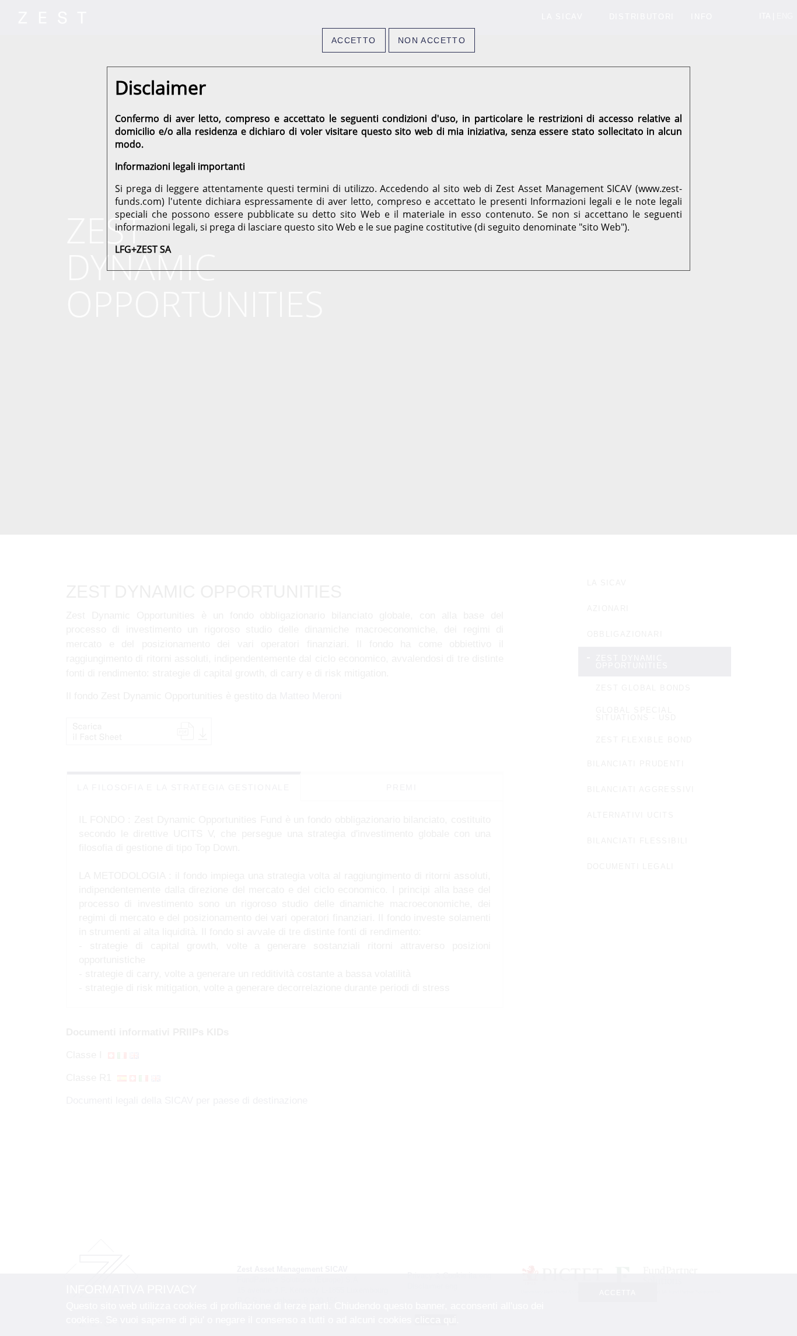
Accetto (353, 40)
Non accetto (432, 40)
